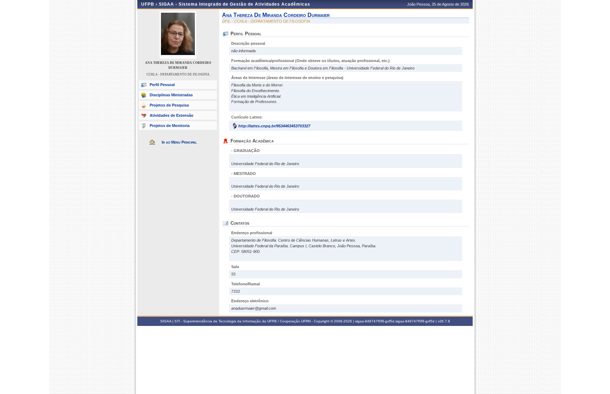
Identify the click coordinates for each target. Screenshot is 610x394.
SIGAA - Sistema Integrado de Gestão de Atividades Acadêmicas (234, 4)
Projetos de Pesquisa (169, 105)
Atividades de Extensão (171, 115)
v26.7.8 (444, 321)
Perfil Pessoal (162, 85)
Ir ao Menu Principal (179, 142)
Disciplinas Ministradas (171, 95)
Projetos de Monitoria (170, 125)
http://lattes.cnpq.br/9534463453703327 (274, 126)
